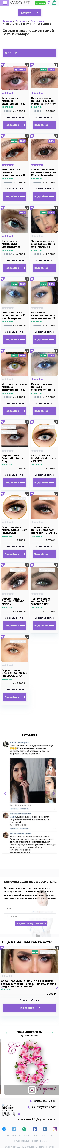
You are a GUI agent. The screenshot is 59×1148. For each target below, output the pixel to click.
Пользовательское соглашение (29, 1140)
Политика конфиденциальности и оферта (29, 1135)
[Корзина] (54, 3)
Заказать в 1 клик (14, 117)
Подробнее (12, 124)
